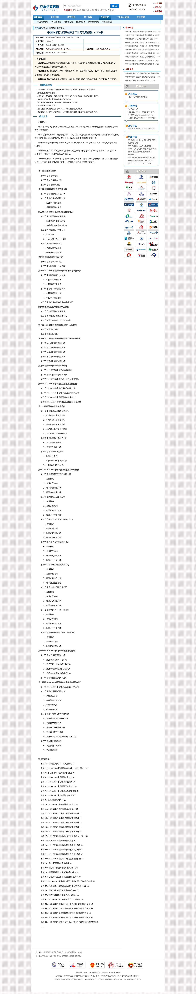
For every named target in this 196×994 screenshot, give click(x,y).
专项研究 (105, 17)
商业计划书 (80, 22)
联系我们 (158, 7)
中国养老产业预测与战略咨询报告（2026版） (141, 80)
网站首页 (38, 17)
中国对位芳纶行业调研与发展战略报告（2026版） (142, 35)
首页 (45, 28)
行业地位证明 (123, 17)
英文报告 (88, 17)
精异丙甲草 (112, 10)
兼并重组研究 (93, 22)
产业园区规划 (107, 22)
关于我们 (55, 17)
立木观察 (141, 17)
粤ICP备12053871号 (134, 979)
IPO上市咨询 (56, 22)
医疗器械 (60, 28)
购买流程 (158, 11)
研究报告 (71, 17)
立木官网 (158, 3)
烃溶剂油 (103, 10)
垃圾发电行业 (94, 10)
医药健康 (52, 28)
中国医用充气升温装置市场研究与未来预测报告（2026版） (63, 952)
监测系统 (85, 10)
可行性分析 (68, 22)
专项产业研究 (42, 22)
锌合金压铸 (77, 10)
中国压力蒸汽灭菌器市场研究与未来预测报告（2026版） (62, 956)
